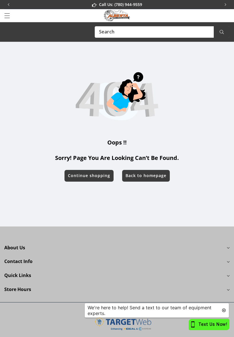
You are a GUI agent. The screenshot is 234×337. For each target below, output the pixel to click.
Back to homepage (146, 175)
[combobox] (162, 32)
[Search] (221, 32)
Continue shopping (89, 175)
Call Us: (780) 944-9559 (120, 4)
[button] (225, 4)
